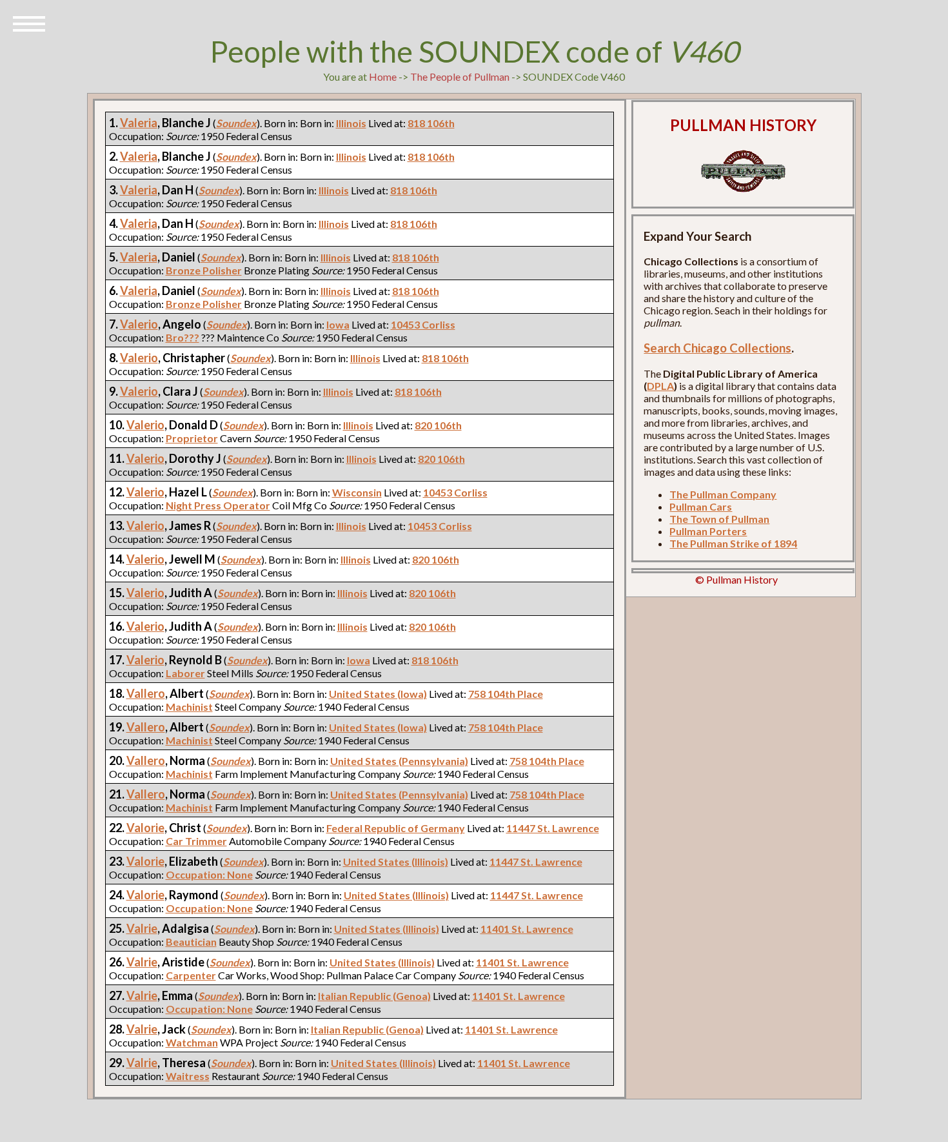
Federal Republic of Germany (395, 828)
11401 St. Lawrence (526, 929)
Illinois (351, 123)
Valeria (138, 123)
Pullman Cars (700, 506)
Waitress (188, 1076)
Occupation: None (209, 874)
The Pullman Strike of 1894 (733, 543)
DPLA (660, 386)
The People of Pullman (459, 76)
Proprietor (192, 438)
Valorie (145, 828)
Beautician (191, 941)
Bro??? (182, 337)
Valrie (141, 928)
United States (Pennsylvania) (399, 761)
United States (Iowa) (378, 694)
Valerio (139, 324)
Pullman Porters (708, 531)
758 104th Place (505, 694)
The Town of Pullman (719, 519)
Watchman (192, 1042)
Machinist (189, 706)
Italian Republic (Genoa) (374, 996)
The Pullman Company (722, 494)
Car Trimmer (196, 841)
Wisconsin (357, 492)
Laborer (185, 673)
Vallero (145, 693)
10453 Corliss (423, 324)
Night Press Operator (218, 505)
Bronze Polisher (204, 270)
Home (383, 76)
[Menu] (29, 22)
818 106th (431, 123)
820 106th (438, 425)
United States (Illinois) (395, 861)
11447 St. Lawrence (552, 828)
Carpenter (191, 975)
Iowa (338, 324)
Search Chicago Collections (717, 348)
